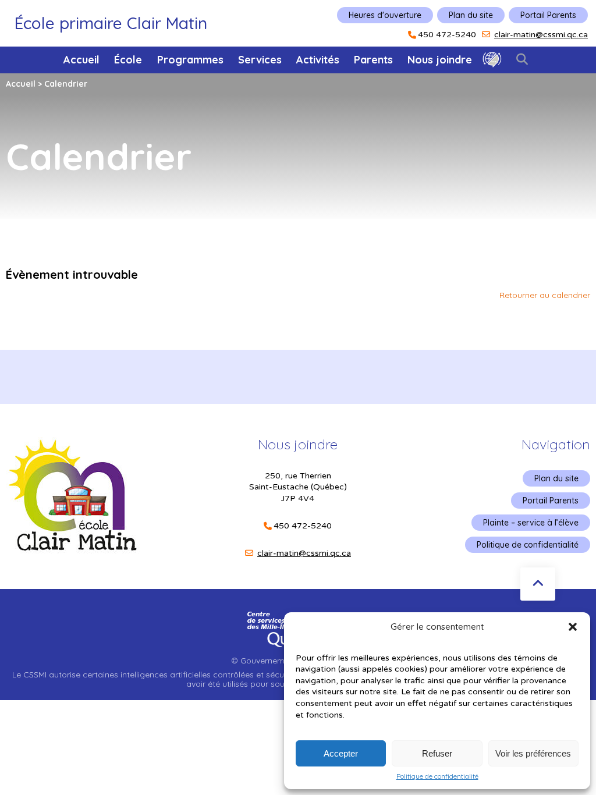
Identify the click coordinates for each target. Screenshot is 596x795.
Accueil (81, 59)
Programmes (190, 59)
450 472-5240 (447, 35)
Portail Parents (548, 15)
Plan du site (471, 15)
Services (260, 59)
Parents (373, 59)
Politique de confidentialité (437, 776)
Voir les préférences (533, 753)
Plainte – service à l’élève (531, 522)
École (128, 59)
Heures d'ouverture (385, 15)
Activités (317, 59)
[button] (573, 627)
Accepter (341, 753)
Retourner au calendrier (544, 295)
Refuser (437, 753)
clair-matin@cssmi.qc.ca (541, 35)
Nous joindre (439, 59)
